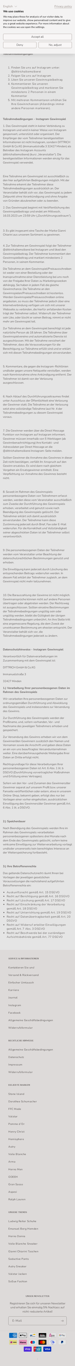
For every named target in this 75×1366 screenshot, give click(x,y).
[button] (10, 6)
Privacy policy (63, 6)
